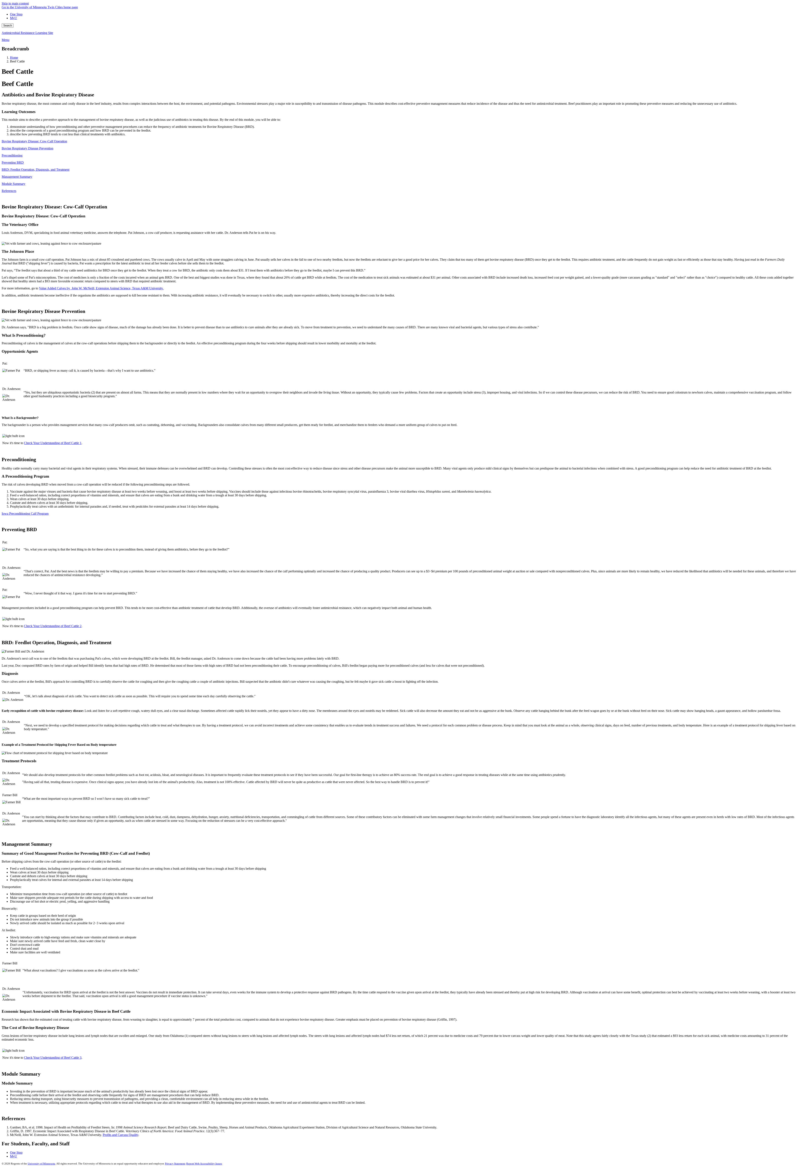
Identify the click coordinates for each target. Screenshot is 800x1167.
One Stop (16, 14)
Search (7, 25)
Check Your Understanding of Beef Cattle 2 (52, 626)
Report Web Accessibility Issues (204, 1163)
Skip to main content (15, 3)
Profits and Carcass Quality (120, 1135)
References (9, 191)
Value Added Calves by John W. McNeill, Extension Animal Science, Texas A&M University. (101, 288)
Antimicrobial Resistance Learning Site (27, 33)
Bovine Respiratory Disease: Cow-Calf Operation (34, 141)
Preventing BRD (13, 162)
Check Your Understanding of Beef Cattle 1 (52, 443)
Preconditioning (12, 155)
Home (14, 57)
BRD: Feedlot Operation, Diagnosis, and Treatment (35, 169)
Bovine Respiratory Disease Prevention (27, 148)
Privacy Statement (175, 1163)
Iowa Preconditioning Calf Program (25, 513)
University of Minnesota (41, 1163)
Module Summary (13, 184)
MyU (13, 18)
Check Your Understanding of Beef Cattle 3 (52, 1057)
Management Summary (17, 176)
